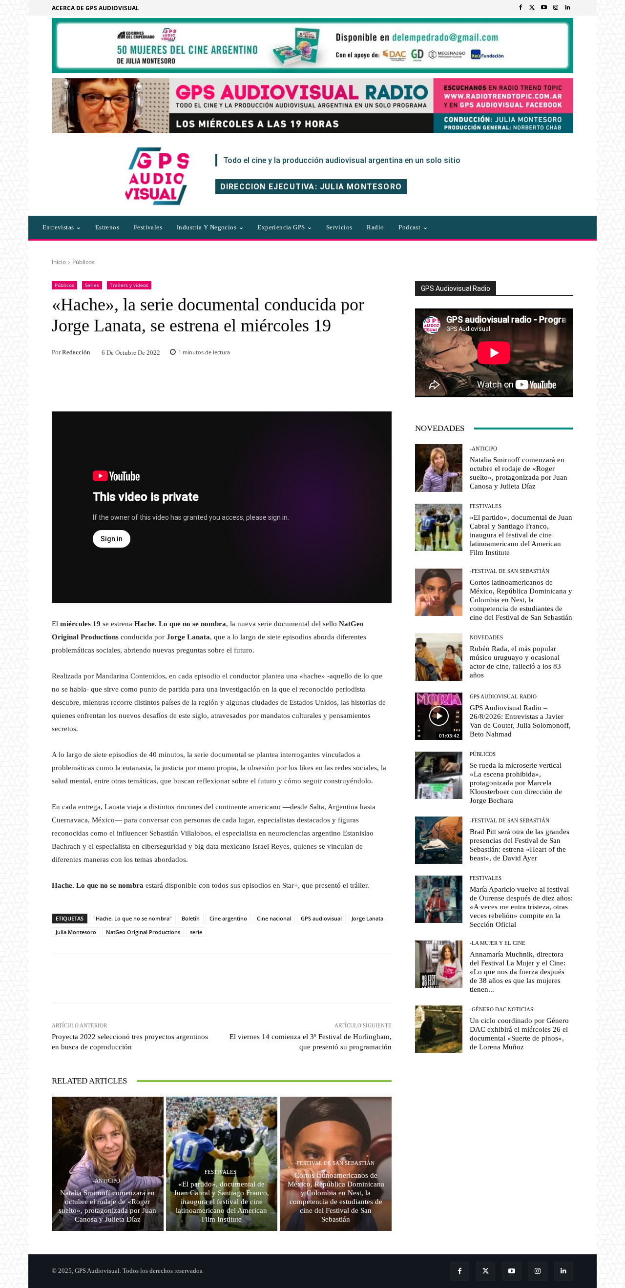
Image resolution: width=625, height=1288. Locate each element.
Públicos (83, 262)
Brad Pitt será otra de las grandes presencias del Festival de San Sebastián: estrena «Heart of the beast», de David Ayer (519, 845)
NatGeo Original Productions (143, 932)
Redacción (76, 352)
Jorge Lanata (367, 918)
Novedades (486, 637)
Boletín (191, 918)
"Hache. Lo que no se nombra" (132, 918)
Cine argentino (228, 918)
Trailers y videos (129, 285)
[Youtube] (544, 8)
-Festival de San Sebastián (335, 1163)
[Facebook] (520, 8)
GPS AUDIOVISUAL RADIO (503, 696)
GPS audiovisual (321, 918)
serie (196, 932)
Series (92, 285)
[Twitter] (532, 8)
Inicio (59, 262)
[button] (478, 227)
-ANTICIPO (106, 1181)
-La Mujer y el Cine (497, 943)
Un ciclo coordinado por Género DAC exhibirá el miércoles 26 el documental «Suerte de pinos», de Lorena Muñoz (519, 1034)
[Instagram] (556, 8)
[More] (354, 978)
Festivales (220, 1172)
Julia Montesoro (76, 932)
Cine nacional (274, 918)
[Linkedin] (567, 8)
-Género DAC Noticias (501, 1009)
